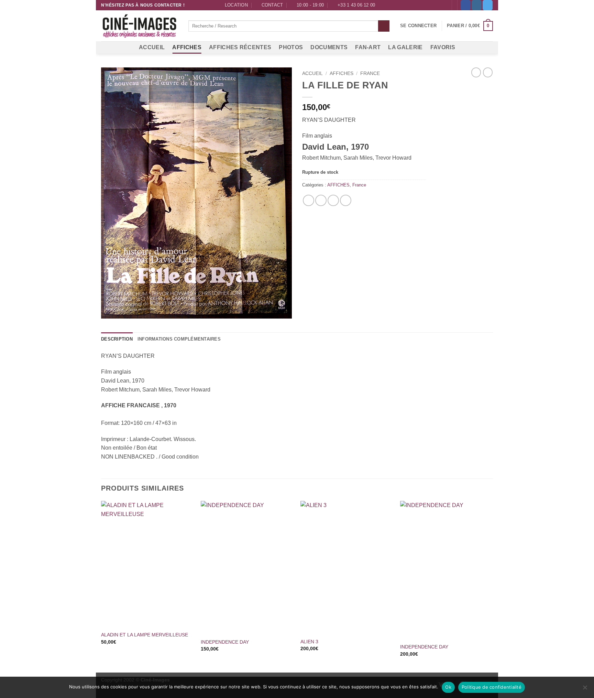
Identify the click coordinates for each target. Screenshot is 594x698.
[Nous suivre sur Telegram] (488, 5)
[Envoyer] (383, 26)
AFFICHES (186, 47)
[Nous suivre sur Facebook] (466, 5)
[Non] (585, 689)
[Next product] (476, 72)
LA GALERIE (405, 47)
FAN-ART (368, 47)
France (370, 73)
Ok (448, 687)
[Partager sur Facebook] (308, 200)
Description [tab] (117, 339)
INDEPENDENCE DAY (225, 642)
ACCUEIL (152, 47)
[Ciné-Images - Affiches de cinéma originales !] (139, 26)
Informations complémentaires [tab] (179, 339)
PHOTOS (291, 47)
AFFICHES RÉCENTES (240, 47)
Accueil (312, 73)
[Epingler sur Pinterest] (333, 200)
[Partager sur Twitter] (321, 200)
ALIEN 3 (309, 641)
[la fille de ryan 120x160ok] (196, 192)
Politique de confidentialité (491, 687)
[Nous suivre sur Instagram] (477, 5)
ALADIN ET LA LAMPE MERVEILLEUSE (144, 634)
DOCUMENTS (329, 47)
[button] (418, 26)
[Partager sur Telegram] (345, 200)
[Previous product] (488, 72)
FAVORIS (442, 47)
